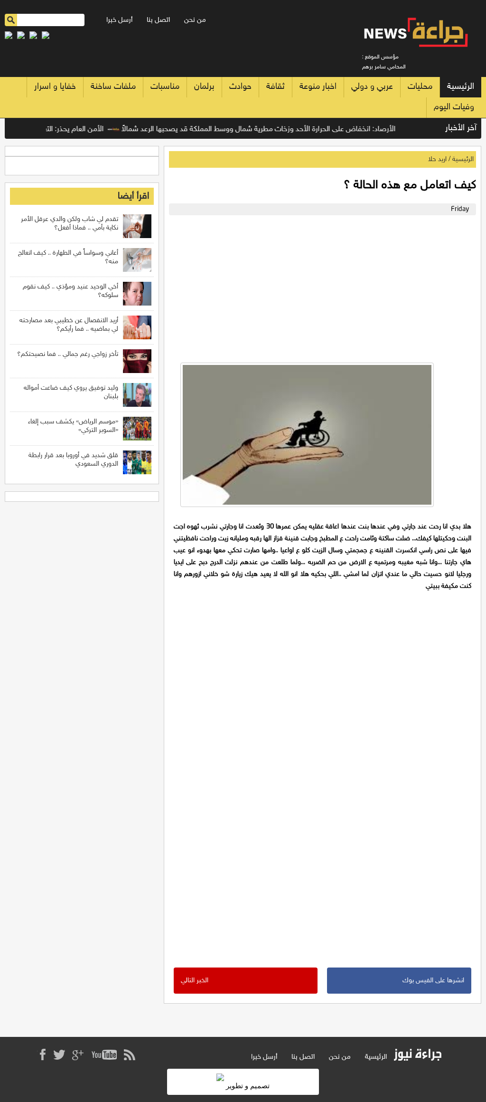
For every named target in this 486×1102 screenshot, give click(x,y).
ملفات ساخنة (113, 87)
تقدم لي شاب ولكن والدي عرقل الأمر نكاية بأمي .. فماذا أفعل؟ (69, 223)
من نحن (195, 20)
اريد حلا (437, 159)
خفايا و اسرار (55, 87)
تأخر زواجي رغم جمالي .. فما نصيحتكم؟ (67, 354)
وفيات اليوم (454, 107)
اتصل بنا (158, 20)
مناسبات (164, 87)
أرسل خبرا (119, 20)
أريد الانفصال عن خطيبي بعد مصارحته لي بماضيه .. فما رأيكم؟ (68, 324)
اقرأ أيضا (133, 196)
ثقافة (275, 87)
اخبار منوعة (317, 87)
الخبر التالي (194, 981)
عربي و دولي (372, 87)
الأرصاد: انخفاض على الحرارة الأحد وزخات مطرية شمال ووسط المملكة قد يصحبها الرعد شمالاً (270, 129)
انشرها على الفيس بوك (433, 981)
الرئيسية (460, 87)
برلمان (204, 87)
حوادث (240, 87)
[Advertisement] (320, 286)
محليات (420, 87)
